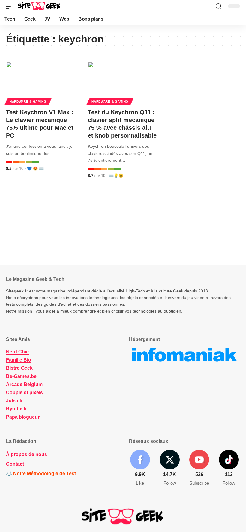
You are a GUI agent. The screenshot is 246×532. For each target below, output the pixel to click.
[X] (170, 468)
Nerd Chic (17, 351)
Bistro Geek (19, 368)
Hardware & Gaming (28, 101)
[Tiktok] (229, 468)
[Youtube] (199, 468)
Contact (15, 464)
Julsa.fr (14, 400)
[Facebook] (140, 468)
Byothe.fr (16, 408)
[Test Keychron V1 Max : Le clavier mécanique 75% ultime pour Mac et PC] (41, 82)
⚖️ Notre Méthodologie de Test (41, 473)
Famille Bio (18, 359)
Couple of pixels (24, 392)
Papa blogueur (23, 417)
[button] (11, 6)
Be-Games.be (21, 376)
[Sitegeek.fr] (39, 6)
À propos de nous (26, 454)
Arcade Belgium (24, 384)
